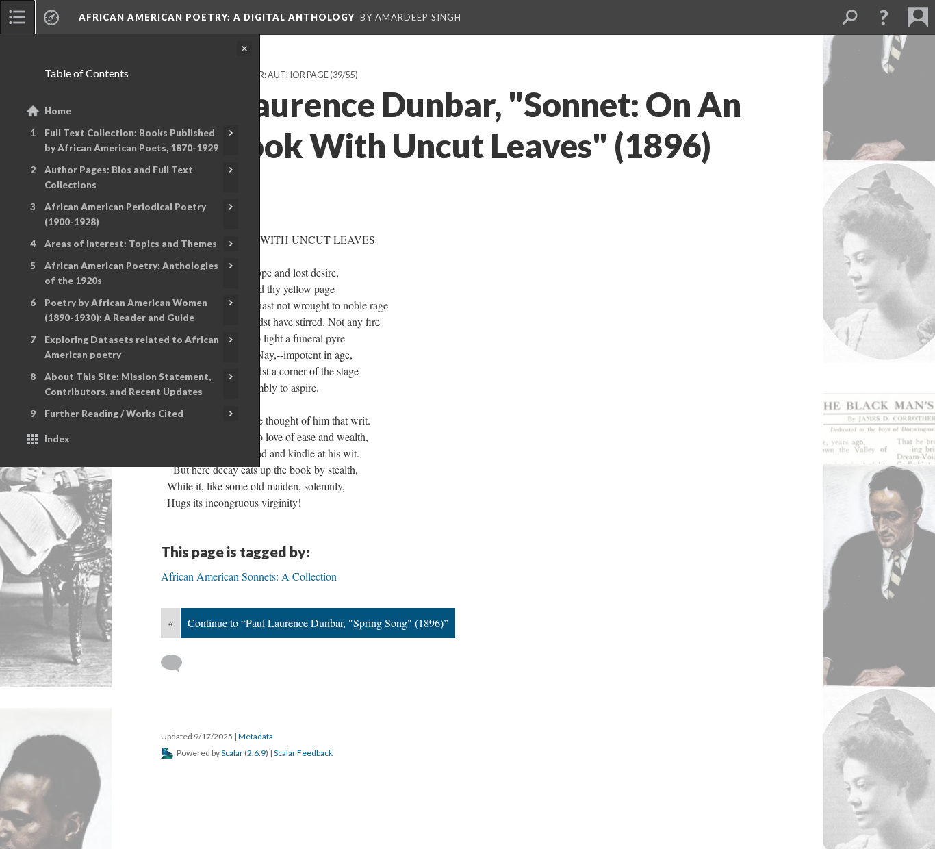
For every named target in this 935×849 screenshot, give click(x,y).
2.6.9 (256, 753)
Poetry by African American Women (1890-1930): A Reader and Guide (125, 310)
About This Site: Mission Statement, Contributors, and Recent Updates (127, 384)
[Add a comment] (177, 663)
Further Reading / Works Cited (113, 413)
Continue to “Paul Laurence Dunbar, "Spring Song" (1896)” (318, 623)
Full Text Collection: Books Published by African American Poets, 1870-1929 (131, 140)
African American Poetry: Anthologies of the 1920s (131, 273)
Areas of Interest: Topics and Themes (130, 243)
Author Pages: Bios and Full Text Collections (118, 177)
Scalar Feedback (303, 753)
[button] (884, 17)
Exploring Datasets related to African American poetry (131, 347)
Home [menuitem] (57, 110)
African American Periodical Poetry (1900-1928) (125, 214)
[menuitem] (17, 17)
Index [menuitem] (57, 438)
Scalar (232, 753)
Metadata (255, 736)
